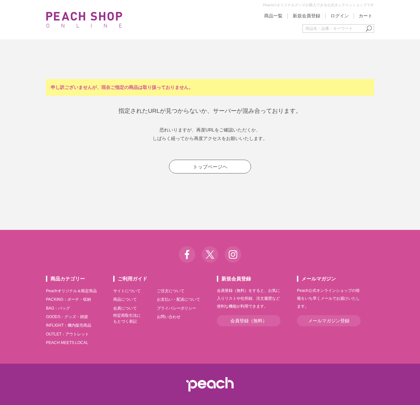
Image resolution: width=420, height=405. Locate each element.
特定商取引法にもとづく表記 (127, 318)
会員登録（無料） (248, 320)
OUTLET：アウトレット (67, 334)
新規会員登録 (306, 15)
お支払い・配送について (178, 299)
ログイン (339, 15)
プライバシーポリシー (176, 308)
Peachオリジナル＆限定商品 (71, 291)
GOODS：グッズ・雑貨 (67, 316)
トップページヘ (210, 167)
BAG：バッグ (58, 308)
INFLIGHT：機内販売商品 (68, 325)
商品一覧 (273, 15)
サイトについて (127, 291)
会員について (125, 308)
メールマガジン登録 (328, 320)
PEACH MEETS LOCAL (67, 342)
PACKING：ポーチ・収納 (68, 299)
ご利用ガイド (132, 278)
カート (365, 15)
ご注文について (170, 291)
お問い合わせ (168, 316)
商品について (125, 299)
